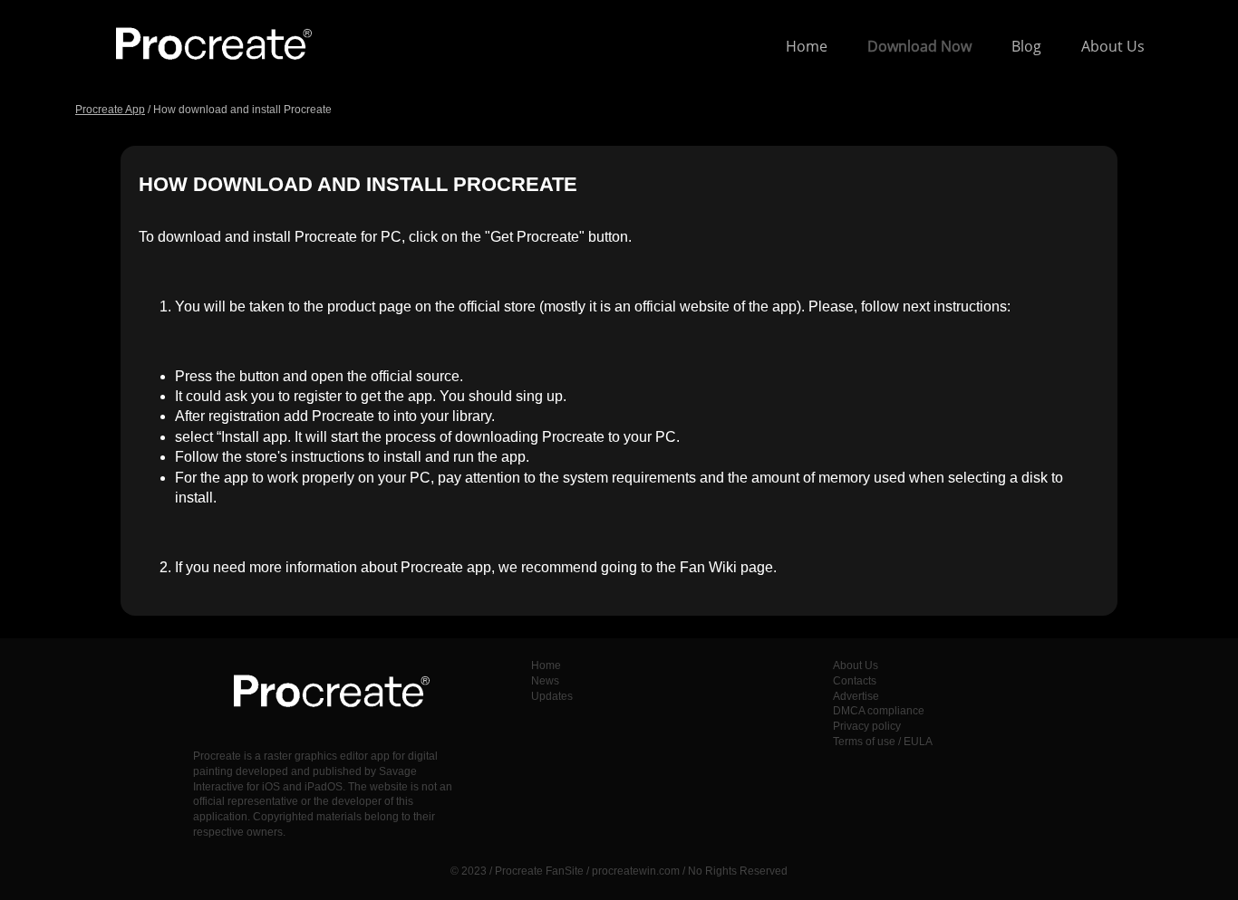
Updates (552, 696)
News (545, 681)
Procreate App (110, 109)
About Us (1113, 46)
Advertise (856, 696)
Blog (1026, 46)
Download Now (919, 46)
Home (806, 46)
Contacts (854, 681)
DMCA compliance (878, 710)
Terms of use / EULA (883, 741)
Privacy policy (867, 726)
